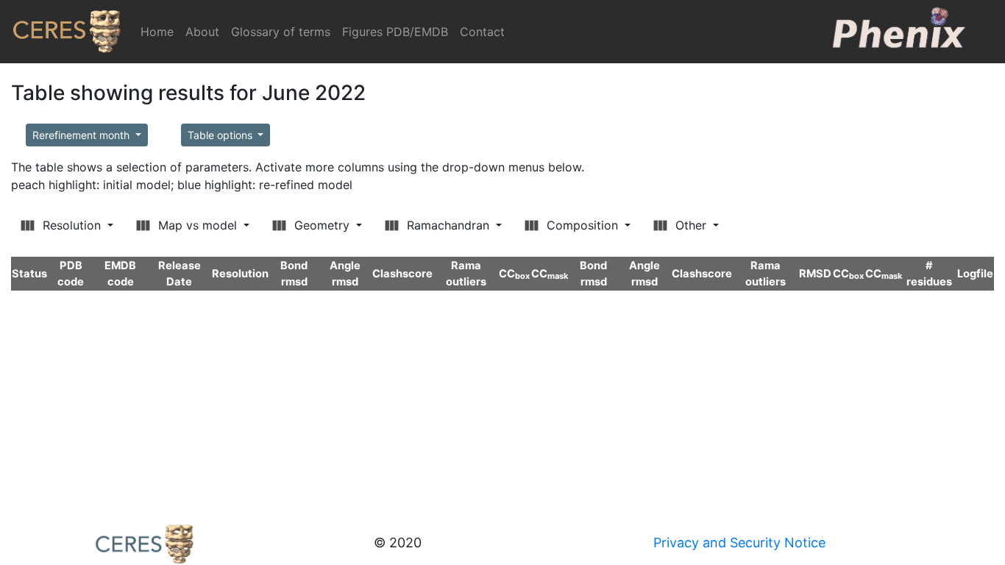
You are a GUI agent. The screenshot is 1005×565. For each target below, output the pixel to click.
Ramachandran (448, 225)
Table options (221, 135)
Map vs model (198, 225)
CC (514, 273)
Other (691, 225)
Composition (582, 225)
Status (29, 273)
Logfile (975, 273)
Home (160, 31)
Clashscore (402, 273)
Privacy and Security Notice (739, 542)
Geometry (322, 225)
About (202, 31)
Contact (482, 31)
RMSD (815, 273)
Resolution (71, 225)
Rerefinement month (82, 135)
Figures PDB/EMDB (395, 31)
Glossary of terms (280, 31)
